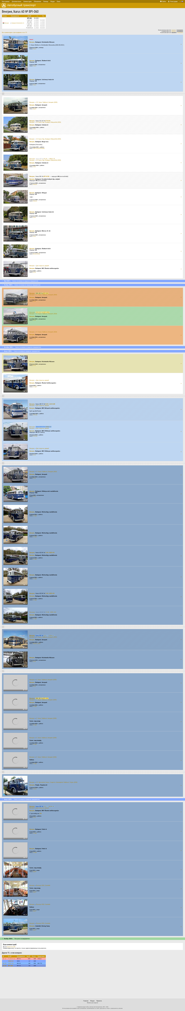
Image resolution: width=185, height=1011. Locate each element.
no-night (35, 386)
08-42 (4, 959)
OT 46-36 (47, 121)
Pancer (34, 48)
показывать (180, 32)
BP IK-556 (46, 176)
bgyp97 (34, 108)
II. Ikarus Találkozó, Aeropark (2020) (46, 679)
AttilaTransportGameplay (39, 148)
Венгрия (7, 23)
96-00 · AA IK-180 (50, 404)
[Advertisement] (92, 983)
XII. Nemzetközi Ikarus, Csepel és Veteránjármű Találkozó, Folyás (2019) (56, 782)
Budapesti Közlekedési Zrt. (18, 23)
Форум (92, 1001)
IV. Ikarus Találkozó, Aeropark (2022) (46, 471)
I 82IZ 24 (10, 961)
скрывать (173, 30)
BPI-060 (10, 966)
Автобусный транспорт (21, 5)
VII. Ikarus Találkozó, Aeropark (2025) (46, 102)
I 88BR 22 (48, 426)
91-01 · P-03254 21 (49, 635)
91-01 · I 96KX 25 (49, 158)
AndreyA (35, 184)
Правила (99, 1001)
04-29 (4, 963)
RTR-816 (35, 414)
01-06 (34, 272)
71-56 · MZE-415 (49, 552)
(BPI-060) (45, 293)
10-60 (4, 966)
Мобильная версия (92, 1002)
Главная (85, 1001)
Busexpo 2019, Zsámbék (43, 885)
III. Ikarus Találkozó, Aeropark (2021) (46, 637)
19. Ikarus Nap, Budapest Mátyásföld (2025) (48, 122)
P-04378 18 (11, 959)
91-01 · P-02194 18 (49, 806)
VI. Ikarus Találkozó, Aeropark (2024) (46, 294)
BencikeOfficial (36, 253)
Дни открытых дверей (42, 265)
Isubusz (35, 788)
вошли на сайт (11, 946)
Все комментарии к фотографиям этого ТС (14, 32)
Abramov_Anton (36, 643)
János (34, 128)
